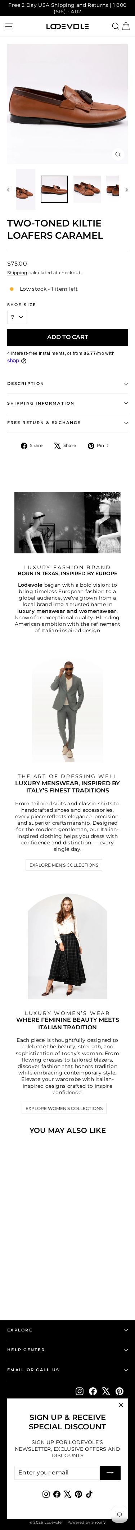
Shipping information (41, 403)
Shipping (17, 272)
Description (25, 383)
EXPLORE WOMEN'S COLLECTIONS (64, 1108)
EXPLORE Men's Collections (64, 865)
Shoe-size (21, 304)
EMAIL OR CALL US (33, 1369)
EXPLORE (19, 1330)
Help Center (26, 1349)
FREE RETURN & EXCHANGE (44, 422)
